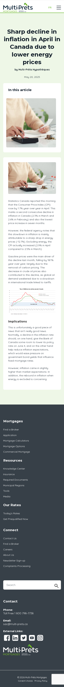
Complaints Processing (16, 566)
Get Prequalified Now (15, 519)
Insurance (9, 474)
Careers (7, 549)
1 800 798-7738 (24, 613)
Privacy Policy (40, 681)
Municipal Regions (13, 485)
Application (10, 435)
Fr (50, 7)
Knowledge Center (14, 468)
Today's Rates (11, 513)
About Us (8, 555)
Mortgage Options (14, 446)
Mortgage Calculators (16, 440)
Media (6, 496)
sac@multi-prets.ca (15, 624)
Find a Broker (11, 429)
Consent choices (25, 681)
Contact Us (10, 538)
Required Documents (15, 479)
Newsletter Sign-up (14, 560)
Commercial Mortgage (16, 451)
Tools (6, 491)
